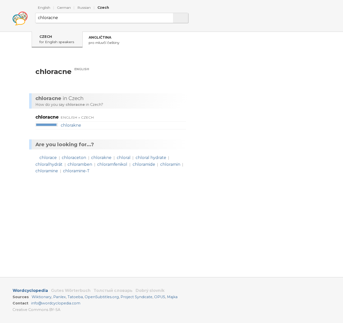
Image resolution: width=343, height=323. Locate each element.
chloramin (170, 164)
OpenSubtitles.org (102, 297)
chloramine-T (76, 171)
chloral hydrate (151, 157)
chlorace (48, 157)
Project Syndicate (136, 297)
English (44, 8)
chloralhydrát (49, 164)
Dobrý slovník (150, 290)
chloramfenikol (112, 164)
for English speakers (56, 39)
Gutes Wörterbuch (71, 290)
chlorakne (71, 125)
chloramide (144, 164)
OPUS (159, 297)
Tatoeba (75, 297)
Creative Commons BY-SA (36, 309)
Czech (103, 8)
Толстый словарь (113, 290)
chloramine (46, 171)
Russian (84, 8)
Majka (172, 297)
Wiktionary (41, 297)
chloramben (80, 164)
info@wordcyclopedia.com (55, 303)
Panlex (59, 297)
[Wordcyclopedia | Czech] (20, 18)
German (64, 8)
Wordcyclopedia (30, 290)
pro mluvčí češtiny (104, 40)
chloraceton (74, 157)
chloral (124, 157)
